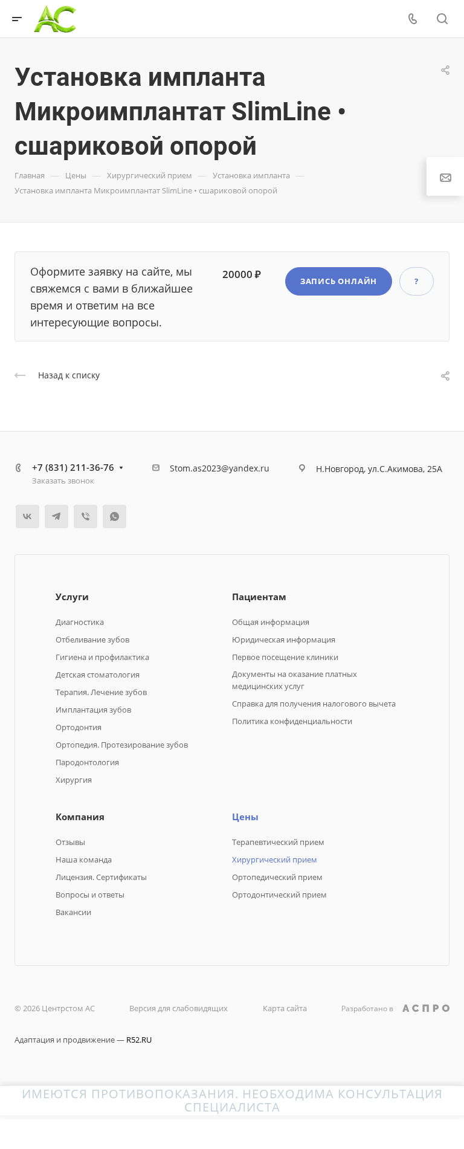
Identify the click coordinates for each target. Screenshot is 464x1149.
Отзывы (70, 842)
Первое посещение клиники (285, 657)
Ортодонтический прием (279, 894)
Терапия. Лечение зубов (101, 692)
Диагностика (80, 622)
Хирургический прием (274, 859)
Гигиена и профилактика (102, 657)
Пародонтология (87, 762)
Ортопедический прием (277, 877)
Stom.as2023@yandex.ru (219, 468)
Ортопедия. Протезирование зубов (122, 744)
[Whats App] (114, 516)
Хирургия (74, 779)
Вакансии (73, 912)
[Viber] (85, 516)
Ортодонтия (79, 727)
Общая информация (270, 622)
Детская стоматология (98, 674)
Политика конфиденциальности (292, 721)
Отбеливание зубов (92, 639)
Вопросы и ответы (90, 894)
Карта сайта (285, 1008)
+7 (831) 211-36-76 (73, 467)
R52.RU (139, 1039)
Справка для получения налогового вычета (314, 703)
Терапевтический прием (278, 842)
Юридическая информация (283, 639)
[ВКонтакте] (27, 516)
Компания (80, 817)
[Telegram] (56, 516)
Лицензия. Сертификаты (101, 877)
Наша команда (84, 859)
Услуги (72, 597)
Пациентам (259, 597)
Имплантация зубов (93, 709)
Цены (245, 817)
